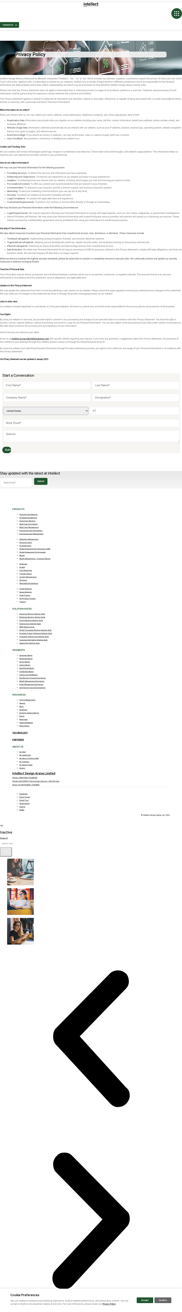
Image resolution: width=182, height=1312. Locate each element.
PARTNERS (18, 739)
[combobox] (19, 843)
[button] (91, 1039)
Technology (20, 732)
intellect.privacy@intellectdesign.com (30, 339)
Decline (163, 1300)
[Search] (6, 852)
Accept (145, 1300)
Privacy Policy (109, 1304)
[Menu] (176, 13)
